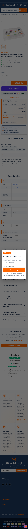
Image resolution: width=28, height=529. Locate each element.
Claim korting (14, 270)
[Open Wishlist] (25, 526)
